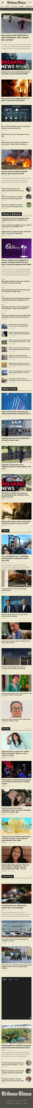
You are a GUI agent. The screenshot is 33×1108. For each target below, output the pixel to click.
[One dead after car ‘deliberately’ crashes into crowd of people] (16, 894)
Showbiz (29, 6)
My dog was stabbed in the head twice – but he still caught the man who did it (12, 206)
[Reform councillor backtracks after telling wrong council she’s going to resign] (16, 708)
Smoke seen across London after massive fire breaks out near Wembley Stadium (15, 73)
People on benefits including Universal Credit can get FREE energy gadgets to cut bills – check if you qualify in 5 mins (19, 334)
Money (22, 6)
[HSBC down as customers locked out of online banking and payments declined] (4, 349)
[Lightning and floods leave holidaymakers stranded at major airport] (16, 427)
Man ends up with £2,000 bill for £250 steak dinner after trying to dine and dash (15, 37)
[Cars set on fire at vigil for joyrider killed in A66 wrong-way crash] (16, 160)
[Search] (30, 2)
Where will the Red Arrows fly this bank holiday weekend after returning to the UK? (16, 413)
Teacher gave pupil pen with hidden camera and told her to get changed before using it (12, 190)
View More (28, 728)
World (7, 6)
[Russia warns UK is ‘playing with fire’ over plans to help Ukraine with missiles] (16, 88)
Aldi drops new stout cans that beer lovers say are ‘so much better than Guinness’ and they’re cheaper (18, 326)
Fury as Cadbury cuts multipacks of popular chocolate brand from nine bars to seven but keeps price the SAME (16, 262)
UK (2, 6)
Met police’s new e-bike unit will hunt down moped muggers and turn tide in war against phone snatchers (16, 966)
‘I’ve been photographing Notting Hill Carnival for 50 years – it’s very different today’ (13, 1064)
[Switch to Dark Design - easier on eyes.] (28, 2)
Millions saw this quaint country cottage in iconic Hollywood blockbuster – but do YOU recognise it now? (20, 341)
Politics (14, 6)
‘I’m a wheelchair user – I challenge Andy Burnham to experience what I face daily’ (15, 558)
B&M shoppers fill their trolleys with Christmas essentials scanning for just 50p (16, 282)
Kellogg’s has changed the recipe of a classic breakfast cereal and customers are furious (19, 365)
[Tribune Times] (16, 2)
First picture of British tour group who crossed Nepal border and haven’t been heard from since (15, 495)
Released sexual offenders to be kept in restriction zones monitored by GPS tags (13, 667)
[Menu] (3, 2)
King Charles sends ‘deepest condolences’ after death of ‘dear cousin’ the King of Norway (15, 144)
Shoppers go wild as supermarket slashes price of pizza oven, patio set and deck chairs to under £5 (20, 357)
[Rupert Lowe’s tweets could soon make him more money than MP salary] (16, 630)
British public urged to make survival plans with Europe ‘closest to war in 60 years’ (16, 522)
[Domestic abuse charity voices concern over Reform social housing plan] (16, 604)
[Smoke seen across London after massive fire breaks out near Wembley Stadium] (16, 61)
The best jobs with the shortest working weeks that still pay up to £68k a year (16, 290)
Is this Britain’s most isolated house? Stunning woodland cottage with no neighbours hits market (16, 300)
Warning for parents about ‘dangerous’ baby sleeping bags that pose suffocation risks (15, 219)
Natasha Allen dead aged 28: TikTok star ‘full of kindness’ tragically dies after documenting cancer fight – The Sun (15, 867)
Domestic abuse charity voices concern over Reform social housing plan (15, 615)
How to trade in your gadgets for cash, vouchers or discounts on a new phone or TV (16, 225)
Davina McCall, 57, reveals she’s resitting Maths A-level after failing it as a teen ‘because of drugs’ (15, 753)
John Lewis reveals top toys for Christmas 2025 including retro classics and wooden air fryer (16, 316)
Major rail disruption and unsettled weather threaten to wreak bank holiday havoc (13, 1072)
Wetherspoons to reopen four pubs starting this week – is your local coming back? (16, 232)
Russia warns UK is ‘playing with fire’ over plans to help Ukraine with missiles (15, 99)
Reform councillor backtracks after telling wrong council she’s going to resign (16, 719)
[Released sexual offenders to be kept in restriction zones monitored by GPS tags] (16, 656)
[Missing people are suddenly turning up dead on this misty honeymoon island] (16, 1034)
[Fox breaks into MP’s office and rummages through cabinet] (16, 578)
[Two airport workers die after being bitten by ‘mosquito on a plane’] (16, 928)
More (30, 214)
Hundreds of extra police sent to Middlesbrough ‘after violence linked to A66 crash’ (16, 466)
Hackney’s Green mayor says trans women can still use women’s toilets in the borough (16, 694)
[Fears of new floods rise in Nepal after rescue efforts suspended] (29, 197)
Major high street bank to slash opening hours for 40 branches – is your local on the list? (16, 307)
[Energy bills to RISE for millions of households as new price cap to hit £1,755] (4, 380)
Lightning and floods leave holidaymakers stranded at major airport (16, 439)
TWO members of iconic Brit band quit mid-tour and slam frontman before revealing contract (16, 782)
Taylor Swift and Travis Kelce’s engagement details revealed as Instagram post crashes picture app (16, 810)
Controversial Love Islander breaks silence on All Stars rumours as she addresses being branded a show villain (16, 838)
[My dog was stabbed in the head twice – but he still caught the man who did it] (29, 205)
